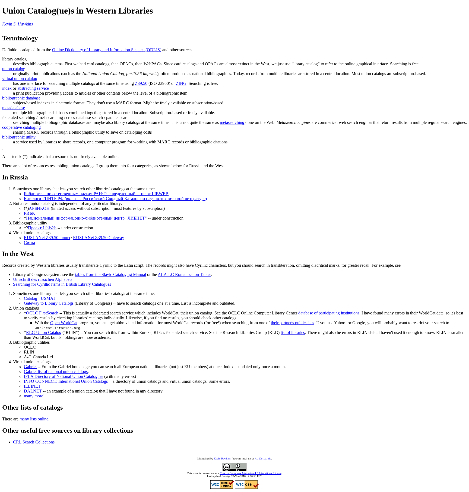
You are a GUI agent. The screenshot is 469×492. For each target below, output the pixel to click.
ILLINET (32, 386)
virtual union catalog (19, 78)
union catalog (13, 68)
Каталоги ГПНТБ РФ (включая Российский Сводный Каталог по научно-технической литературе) (115, 198)
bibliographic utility (19, 137)
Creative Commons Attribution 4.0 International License (250, 473)
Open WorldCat (63, 322)
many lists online (34, 419)
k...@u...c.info (263, 458)
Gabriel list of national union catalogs (56, 371)
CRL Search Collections (34, 442)
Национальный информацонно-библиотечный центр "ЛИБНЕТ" (86, 218)
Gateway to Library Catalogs (49, 303)
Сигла (29, 242)
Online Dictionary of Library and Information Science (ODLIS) (106, 49)
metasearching (232, 122)
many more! (34, 396)
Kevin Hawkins (222, 458)
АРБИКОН (39, 208)
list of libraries (293, 332)
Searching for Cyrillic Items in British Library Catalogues (62, 284)
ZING (181, 83)
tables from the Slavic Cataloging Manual (110, 274)
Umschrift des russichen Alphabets (42, 279)
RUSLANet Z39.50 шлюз (47, 237)
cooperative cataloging (21, 127)
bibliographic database (21, 98)
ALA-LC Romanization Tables (184, 274)
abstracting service (33, 88)
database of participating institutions (328, 313)
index (7, 88)
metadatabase (13, 107)
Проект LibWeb (42, 228)
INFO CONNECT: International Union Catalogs (66, 381)
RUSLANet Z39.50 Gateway (98, 237)
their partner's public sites (292, 322)
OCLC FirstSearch (42, 313)
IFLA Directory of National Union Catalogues (63, 376)
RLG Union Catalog (43, 332)
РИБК (29, 213)
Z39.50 (141, 83)
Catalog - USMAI (39, 298)
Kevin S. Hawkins (17, 24)
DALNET (33, 391)
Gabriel (30, 366)
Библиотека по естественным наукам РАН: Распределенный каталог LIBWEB (96, 193)
